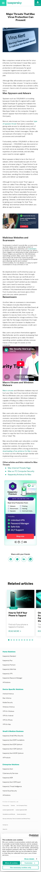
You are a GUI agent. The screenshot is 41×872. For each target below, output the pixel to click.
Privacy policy (6, 805)
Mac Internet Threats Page (19, 468)
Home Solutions (9, 652)
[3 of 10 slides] (14, 640)
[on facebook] (10, 559)
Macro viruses (8, 390)
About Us (5, 829)
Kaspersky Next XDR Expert (12, 782)
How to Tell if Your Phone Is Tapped (18, 614)
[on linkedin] (23, 559)
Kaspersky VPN (7, 673)
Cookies (13, 805)
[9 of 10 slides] (29, 640)
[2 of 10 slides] (11, 640)
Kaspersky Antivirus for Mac (19, 474)
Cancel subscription (21, 814)
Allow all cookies (11, 863)
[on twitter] (17, 559)
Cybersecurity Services (10, 773)
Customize (28, 863)
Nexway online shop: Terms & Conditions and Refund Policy (16, 818)
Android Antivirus (8, 694)
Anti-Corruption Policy (22, 805)
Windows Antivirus (9, 707)
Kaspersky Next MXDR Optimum (13, 753)
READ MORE (14, 631)
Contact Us (5, 824)
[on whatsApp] (30, 559)
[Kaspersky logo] (15, 3)
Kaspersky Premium (9, 665)
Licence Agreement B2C (8, 809)
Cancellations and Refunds (9, 814)
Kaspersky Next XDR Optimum (12, 749)
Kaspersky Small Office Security (13, 736)
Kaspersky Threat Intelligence (12, 786)
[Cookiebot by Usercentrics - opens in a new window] (29, 835)
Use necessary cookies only (20, 867)
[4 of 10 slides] (16, 640)
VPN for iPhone (7, 720)
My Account (37, 4)
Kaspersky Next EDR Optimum (12, 744)
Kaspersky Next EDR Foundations (13, 740)
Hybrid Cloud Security (10, 791)
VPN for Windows (8, 711)
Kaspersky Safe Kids (9, 669)
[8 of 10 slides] (27, 640)
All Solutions (6, 682)
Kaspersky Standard (9, 656)
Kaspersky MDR (8, 778)
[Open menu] (3, 3)
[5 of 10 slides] (19, 640)
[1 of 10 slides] (8, 640)
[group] (20, 613)
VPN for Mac (7, 724)
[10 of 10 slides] (32, 640)
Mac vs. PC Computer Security (21, 471)
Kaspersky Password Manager (12, 678)
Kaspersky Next (8, 769)
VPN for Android (8, 715)
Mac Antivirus (7, 698)
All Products (6, 757)
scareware (32, 249)
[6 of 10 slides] (22, 640)
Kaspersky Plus (7, 660)
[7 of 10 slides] (24, 640)
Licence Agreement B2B (21, 809)
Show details (29, 859)
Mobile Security (8, 702)
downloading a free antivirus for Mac (17, 451)
